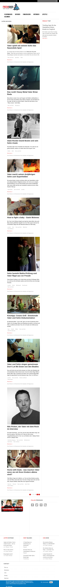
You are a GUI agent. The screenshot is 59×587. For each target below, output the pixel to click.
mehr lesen (44, 38)
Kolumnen (7, 17)
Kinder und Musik (23, 377)
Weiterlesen (9, 59)
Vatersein (9, 484)
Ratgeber (17, 14)
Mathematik (18, 285)
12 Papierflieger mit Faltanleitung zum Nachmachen (27, 544)
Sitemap (5, 575)
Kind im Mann (10, 485)
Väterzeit (14, 484)
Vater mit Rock (16, 441)
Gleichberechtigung (11, 440)
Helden (9, 151)
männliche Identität (11, 330)
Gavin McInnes (10, 228)
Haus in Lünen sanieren (8, 549)
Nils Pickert (10, 441)
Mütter (16, 329)
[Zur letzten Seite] (39, 494)
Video (22, 57)
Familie (12, 329)
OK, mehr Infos (9, 586)
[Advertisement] (39, 5)
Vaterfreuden (24, 285)
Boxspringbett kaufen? (8, 554)
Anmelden (24, 61)
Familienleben (27, 14)
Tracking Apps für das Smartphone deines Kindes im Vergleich (49, 27)
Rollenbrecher (27, 440)
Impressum (6, 578)
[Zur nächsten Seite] (37, 494)
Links (5, 572)
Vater (13, 227)
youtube (22, 189)
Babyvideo (25, 227)
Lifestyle (44, 14)
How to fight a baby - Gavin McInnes (23, 217)
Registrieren (31, 61)
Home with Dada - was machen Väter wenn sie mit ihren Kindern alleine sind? (23, 472)
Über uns (6, 567)
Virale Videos (10, 379)
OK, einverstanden (45, 582)
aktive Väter (27, 484)
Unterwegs (36, 14)
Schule (13, 285)
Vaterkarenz (17, 105)
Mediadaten (6, 570)
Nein (51, 582)
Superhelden (10, 189)
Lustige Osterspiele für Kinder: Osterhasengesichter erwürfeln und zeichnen (48, 555)
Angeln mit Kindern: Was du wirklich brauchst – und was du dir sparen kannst (9, 544)
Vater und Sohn (11, 57)
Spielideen (17, 57)
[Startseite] (11, 7)
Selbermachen (8, 14)
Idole (13, 151)
